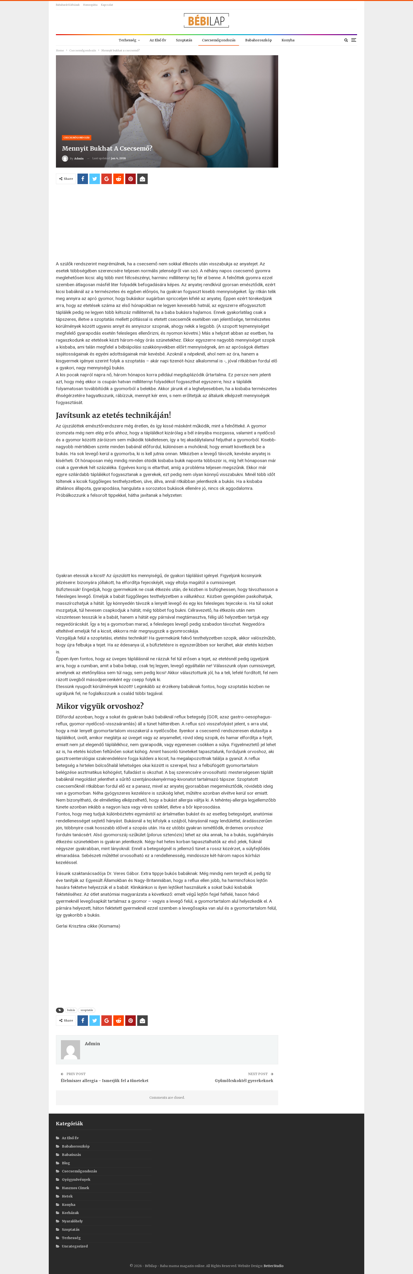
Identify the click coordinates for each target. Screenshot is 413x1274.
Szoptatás (184, 40)
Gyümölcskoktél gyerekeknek (244, 1080)
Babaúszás (71, 1155)
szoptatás (87, 1010)
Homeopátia (90, 4)
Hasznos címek (75, 1188)
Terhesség (127, 40)
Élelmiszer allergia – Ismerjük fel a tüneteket (104, 1080)
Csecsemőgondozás (218, 40)
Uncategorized (75, 1246)
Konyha (288, 40)
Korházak (70, 1213)
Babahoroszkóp (258, 40)
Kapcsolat (107, 4)
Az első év (158, 40)
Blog (66, 1163)
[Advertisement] (167, 224)
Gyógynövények (76, 1179)
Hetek (67, 1196)
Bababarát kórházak (68, 4)
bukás (71, 1010)
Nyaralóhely (72, 1221)
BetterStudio (273, 1266)
